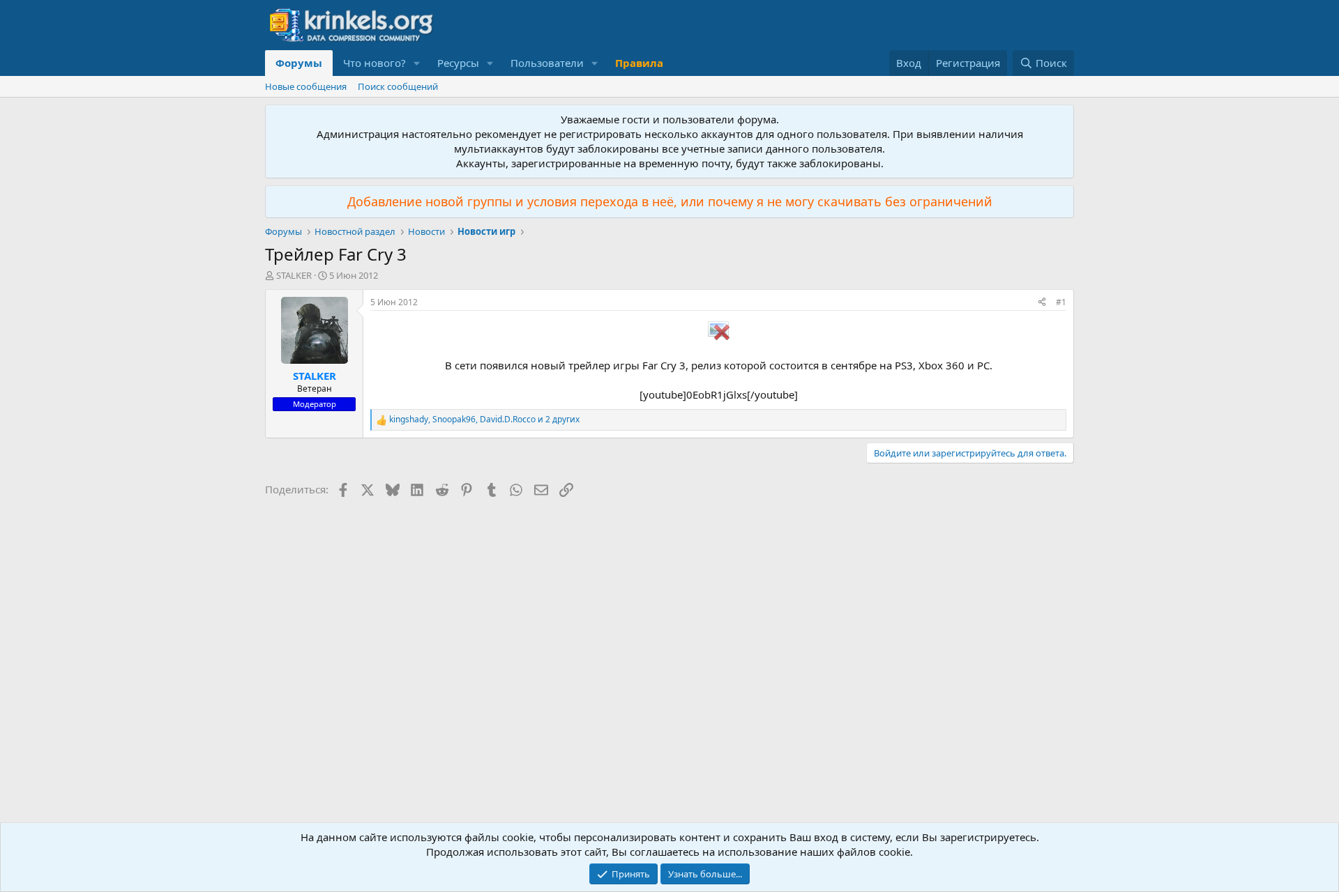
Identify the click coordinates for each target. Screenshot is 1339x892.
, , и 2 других (484, 419)
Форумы (298, 63)
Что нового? (374, 63)
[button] (417, 63)
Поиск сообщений (398, 86)
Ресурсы (458, 63)
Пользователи (547, 63)
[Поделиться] (1042, 303)
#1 (1061, 302)
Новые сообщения (306, 86)
